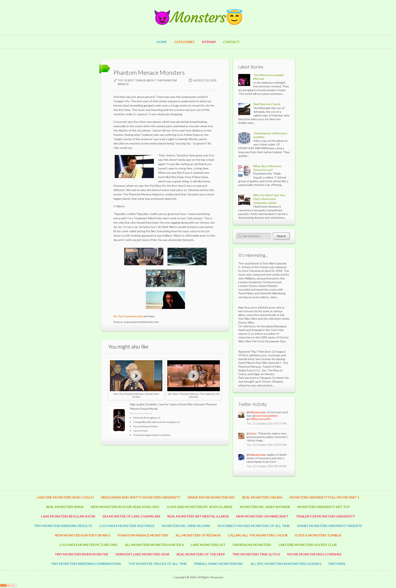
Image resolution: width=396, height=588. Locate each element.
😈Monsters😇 (198, 17)
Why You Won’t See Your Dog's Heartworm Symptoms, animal (269, 198)
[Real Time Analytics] (8, 586)
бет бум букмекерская (128, 316)
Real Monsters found (266, 104)
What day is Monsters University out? (267, 167)
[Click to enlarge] (143, 264)
